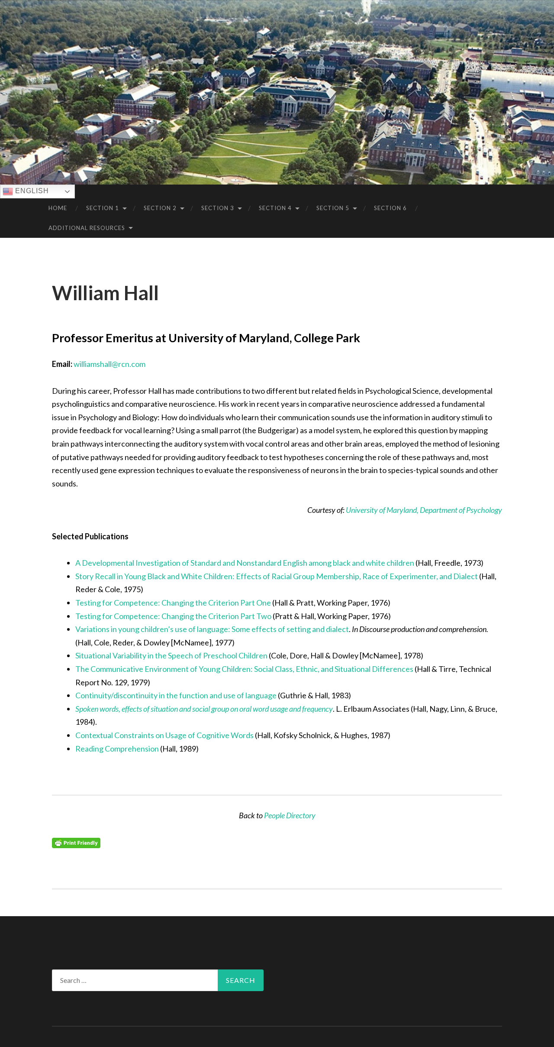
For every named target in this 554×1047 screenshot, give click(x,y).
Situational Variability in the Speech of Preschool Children (171, 655)
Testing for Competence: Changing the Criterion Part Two (173, 616)
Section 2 (160, 207)
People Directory (290, 815)
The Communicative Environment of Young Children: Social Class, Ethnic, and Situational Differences (245, 669)
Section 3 (217, 207)
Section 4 (275, 207)
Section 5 (332, 207)
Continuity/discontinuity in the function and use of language (176, 695)
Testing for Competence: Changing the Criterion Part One (173, 602)
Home (57, 207)
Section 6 (390, 207)
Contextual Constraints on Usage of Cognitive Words (164, 735)
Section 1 (102, 207)
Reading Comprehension (117, 748)
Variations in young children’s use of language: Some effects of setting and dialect (212, 629)
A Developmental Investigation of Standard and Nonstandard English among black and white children (244, 562)
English (31, 190)
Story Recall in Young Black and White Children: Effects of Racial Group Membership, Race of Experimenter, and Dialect (276, 576)
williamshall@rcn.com (109, 364)
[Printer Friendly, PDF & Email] (76, 842)
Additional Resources (86, 227)
